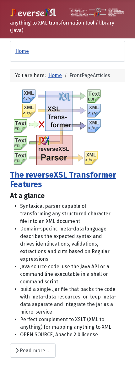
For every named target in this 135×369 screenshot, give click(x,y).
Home (22, 51)
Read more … (34, 351)
